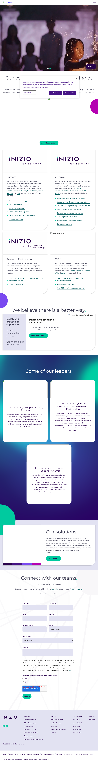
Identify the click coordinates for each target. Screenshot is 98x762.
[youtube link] (7, 726)
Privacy (5, 754)
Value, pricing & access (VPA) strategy (22, 215)
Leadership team (56, 723)
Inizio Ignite (76, 720)
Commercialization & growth (19, 212)
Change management (64, 224)
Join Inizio (92, 716)
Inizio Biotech (77, 733)
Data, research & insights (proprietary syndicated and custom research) (26, 279)
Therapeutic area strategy (18, 201)
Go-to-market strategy (17, 208)
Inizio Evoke (76, 726)
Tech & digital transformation (67, 217)
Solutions (27, 716)
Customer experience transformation (70, 213)
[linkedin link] (4, 726)
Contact (53, 733)
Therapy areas (28, 736)
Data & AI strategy (15, 204)
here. (71, 670)
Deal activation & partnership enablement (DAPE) (74, 206)
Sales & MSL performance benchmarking (71, 288)
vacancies (54, 589)
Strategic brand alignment (66, 284)
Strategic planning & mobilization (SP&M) (71, 198)
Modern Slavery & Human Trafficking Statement (24, 754)
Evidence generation (16, 219)
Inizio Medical (77, 723)
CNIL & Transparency (30, 759)
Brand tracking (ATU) (16, 284)
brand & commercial (77, 270)
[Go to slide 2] (50, 68)
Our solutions (52, 558)
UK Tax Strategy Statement (64, 754)
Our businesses (77, 716)
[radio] (47, 678)
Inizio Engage (77, 729)
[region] (49, 87)
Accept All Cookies (69, 92)
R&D (18, 193)
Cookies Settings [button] (44, 759)
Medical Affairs (32, 191)
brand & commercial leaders (16, 191)
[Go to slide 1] (48, 68)
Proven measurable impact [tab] (13, 333)
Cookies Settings (27, 92)
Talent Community (76, 589)
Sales (63, 273)
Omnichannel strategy (31, 733)
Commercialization (30, 720)
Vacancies (92, 720)
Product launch (28, 726)
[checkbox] (47, 680)
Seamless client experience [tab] (15, 343)
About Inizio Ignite (48, 143)
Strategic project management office (69, 220)
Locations (54, 726)
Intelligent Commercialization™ (34, 739)
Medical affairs (69, 191)
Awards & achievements (58, 729)
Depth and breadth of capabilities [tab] (13, 322)
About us (53, 716)
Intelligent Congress (30, 729)
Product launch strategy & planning (69, 209)
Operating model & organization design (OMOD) (73, 202)
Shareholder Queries (47, 754)
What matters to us (57, 720)
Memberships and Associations (12, 759)
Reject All (55, 92)
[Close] (76, 78)
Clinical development (30, 723)
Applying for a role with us (83, 754)
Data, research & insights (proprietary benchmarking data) (70, 279)
